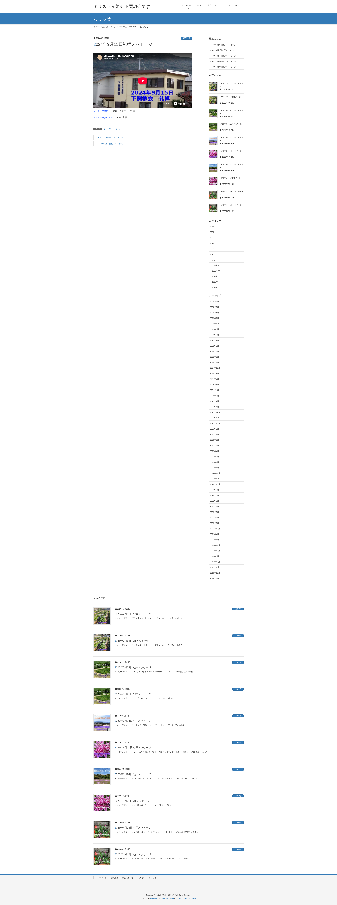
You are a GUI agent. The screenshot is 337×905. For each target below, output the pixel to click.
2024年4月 (214, 390)
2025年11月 (215, 324)
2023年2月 (214, 462)
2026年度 (216, 287)
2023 (212, 249)
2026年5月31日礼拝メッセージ (133, 747)
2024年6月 (214, 384)
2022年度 (216, 265)
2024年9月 (214, 373)
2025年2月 (214, 362)
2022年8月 (214, 495)
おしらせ (152, 878)
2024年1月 (214, 407)
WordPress (154, 898)
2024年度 (186, 38)
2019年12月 (215, 562)
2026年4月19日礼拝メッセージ (133, 854)
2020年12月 (215, 545)
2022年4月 (214, 518)
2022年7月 (214, 501)
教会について (127, 878)
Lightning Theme (168, 898)
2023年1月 (214, 468)
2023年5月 (214, 445)
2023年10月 (215, 423)
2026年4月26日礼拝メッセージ (133, 827)
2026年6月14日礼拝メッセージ (223, 67)
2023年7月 (214, 434)
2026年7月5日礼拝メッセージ (222, 50)
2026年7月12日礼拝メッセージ (223, 45)
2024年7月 (214, 379)
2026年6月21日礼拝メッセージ (223, 61)
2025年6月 (214, 346)
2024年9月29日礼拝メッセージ (111, 144)
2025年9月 (214, 329)
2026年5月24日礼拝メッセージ (133, 774)
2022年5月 (214, 512)
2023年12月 (215, 412)
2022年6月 (214, 506)
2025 (212, 254)
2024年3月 (214, 396)
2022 (212, 243)
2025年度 (216, 282)
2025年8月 (214, 335)
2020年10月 (215, 551)
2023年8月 (214, 429)
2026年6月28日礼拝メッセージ (223, 56)
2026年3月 (214, 313)
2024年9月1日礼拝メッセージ (110, 137)
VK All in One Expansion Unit (185, 898)
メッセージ (117, 129)
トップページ (101, 878)
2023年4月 (214, 451)
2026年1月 (214, 318)
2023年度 (216, 271)
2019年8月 (214, 578)
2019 (212, 226)
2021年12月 (215, 529)
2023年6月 (214, 440)
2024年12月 (215, 368)
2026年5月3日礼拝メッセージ (132, 800)
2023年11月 (215, 418)
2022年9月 (214, 490)
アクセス (141, 878)
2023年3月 (214, 457)
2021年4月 (214, 534)
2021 (212, 238)
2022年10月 (215, 484)
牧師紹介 (114, 878)
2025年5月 (214, 351)
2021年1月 (214, 540)
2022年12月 (215, 473)
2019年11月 (215, 567)
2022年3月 (214, 523)
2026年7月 (214, 301)
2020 (212, 232)
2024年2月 (214, 401)
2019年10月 (215, 573)
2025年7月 (214, 340)
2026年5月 (214, 307)
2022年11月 (215, 479)
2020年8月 (214, 556)
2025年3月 (214, 357)
